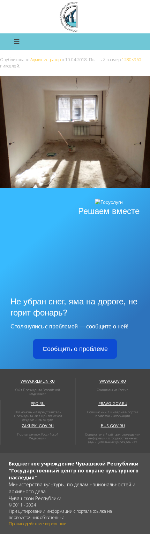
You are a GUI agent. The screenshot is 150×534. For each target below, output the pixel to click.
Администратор (45, 60)
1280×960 (131, 60)
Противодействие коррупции (38, 524)
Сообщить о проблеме (75, 348)
